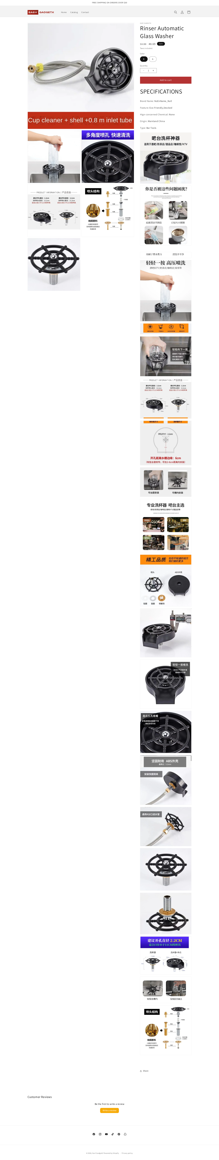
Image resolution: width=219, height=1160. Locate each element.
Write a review (109, 1110)
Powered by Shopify (111, 1153)
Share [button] (146, 1070)
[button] (175, 12)
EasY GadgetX (97, 1153)
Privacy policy (127, 1153)
